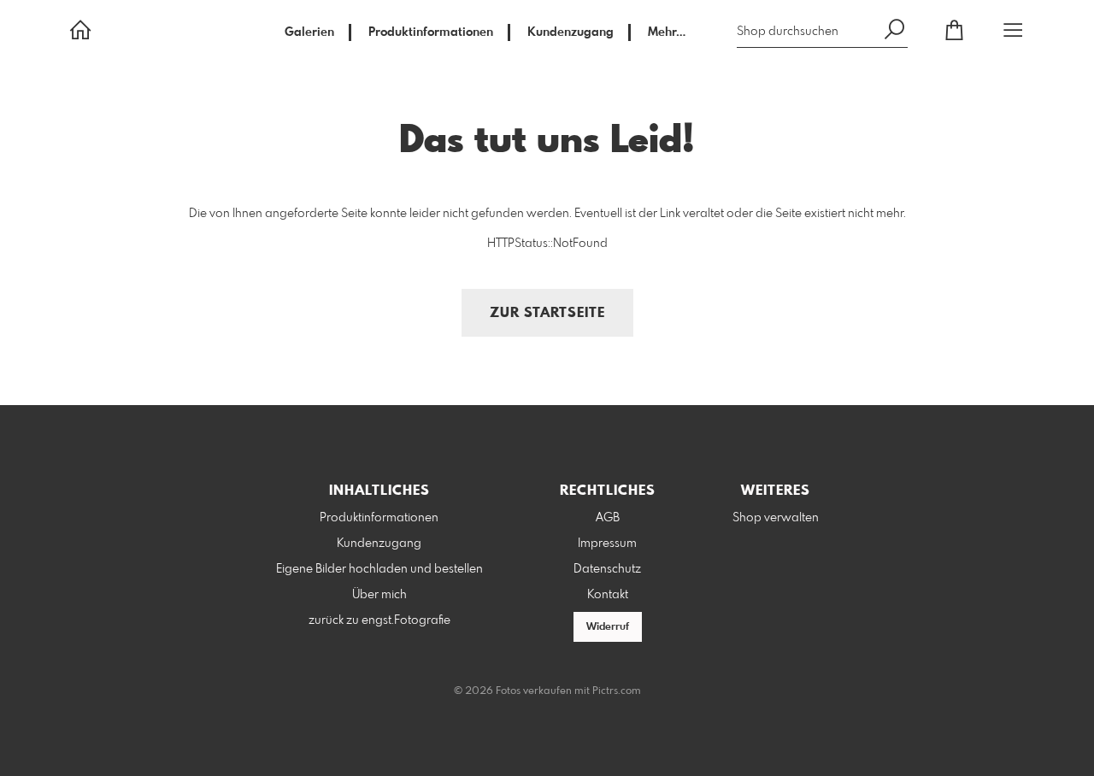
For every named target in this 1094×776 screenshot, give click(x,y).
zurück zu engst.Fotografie (379, 620)
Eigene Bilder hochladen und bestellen (379, 569)
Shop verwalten (775, 518)
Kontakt (607, 595)
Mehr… (666, 32)
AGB (608, 518)
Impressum (607, 544)
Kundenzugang (570, 32)
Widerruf (607, 627)
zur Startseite (547, 313)
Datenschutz (607, 569)
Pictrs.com (616, 691)
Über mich (379, 595)
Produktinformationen (430, 32)
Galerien (309, 32)
